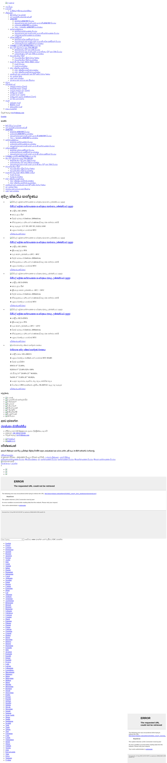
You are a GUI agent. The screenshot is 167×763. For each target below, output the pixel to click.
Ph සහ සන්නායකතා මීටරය (104, 459)
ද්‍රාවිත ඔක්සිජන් (16, 37)
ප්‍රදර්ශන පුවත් (15, 103)
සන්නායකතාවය (16, 29)
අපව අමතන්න (11, 109)
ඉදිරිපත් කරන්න (7, 455)
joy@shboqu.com (17, 113)
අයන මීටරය (19, 64)
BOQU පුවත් (15, 105)
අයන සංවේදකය (21, 66)
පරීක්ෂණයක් (15, 234)
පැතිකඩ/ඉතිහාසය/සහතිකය (20, 11)
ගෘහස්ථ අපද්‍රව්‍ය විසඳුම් (18, 86)
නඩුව (7, 82)
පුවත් (7, 101)
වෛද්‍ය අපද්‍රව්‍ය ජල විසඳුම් (20, 90)
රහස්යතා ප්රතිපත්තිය (13, 426)
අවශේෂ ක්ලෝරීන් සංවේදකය (26, 60)
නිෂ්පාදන (9, 13)
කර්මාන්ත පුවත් (16, 107)
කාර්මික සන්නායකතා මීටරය (26, 31)
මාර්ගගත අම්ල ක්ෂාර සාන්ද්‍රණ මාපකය (28, 349)
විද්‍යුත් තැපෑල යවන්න (9, 463)
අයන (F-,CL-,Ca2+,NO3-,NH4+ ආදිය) (24, 62)
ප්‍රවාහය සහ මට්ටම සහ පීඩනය (22, 80)
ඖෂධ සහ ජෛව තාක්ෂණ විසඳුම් (23, 97)
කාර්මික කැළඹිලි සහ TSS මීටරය (27, 50)
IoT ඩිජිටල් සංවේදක (18, 15)
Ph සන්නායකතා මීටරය (84, 459)
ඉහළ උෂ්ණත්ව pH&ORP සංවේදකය (29, 27)
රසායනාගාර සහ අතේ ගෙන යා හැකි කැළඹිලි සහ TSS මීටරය (38, 52)
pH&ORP (13, 19)
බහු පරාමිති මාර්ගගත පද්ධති (21, 17)
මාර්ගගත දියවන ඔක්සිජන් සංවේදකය (29, 43)
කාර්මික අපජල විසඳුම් (18, 88)
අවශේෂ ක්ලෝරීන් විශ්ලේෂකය (27, 58)
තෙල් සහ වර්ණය (17, 78)
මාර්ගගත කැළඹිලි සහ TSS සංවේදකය (29, 54)
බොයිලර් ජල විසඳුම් (17, 94)
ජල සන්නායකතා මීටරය (47, 459)
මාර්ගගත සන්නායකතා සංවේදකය (28, 35)
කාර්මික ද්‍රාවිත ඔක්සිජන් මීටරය (27, 39)
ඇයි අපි (8, 9)
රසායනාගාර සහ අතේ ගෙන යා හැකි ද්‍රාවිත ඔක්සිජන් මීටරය (38, 41)
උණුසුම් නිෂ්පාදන (52, 457)
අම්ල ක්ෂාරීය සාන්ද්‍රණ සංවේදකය (27, 72)
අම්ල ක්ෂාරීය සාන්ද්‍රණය (19, 68)
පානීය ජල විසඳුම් (16, 92)
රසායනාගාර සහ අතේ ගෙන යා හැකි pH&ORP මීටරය (35, 23)
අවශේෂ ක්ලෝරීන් (17, 56)
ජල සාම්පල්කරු (16, 76)
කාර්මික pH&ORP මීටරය (24, 21)
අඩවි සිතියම (65, 457)
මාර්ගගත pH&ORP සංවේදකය (26, 25)
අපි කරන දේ (10, 84)
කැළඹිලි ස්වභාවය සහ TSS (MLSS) (23, 47)
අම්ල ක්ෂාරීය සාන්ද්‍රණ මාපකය (26, 70)
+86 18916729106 (19, 433)
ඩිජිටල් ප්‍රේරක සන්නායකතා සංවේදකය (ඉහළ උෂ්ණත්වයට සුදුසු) (40, 278)
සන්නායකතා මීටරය (66, 459)
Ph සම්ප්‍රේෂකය (31, 459)
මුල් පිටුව (9, 7)
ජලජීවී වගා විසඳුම (17, 99)
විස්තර (22, 234)
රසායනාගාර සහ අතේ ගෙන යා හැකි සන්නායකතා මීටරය (37, 33)
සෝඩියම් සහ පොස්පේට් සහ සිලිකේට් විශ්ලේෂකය (30, 74)
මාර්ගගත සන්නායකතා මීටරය (12, 459)
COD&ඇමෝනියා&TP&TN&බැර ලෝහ (25, 45)
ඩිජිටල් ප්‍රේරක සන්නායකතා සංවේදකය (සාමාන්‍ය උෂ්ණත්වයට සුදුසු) (41, 206)
